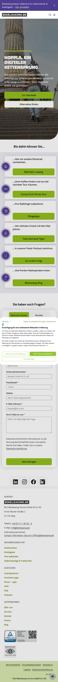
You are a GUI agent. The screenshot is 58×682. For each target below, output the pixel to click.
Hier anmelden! (22, 7)
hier (47, 345)
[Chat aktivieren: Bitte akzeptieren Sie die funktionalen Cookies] (52, 676)
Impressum (51, 321)
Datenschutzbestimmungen (34, 321)
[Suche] (50, 14)
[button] (7, 321)
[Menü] (54, 14)
